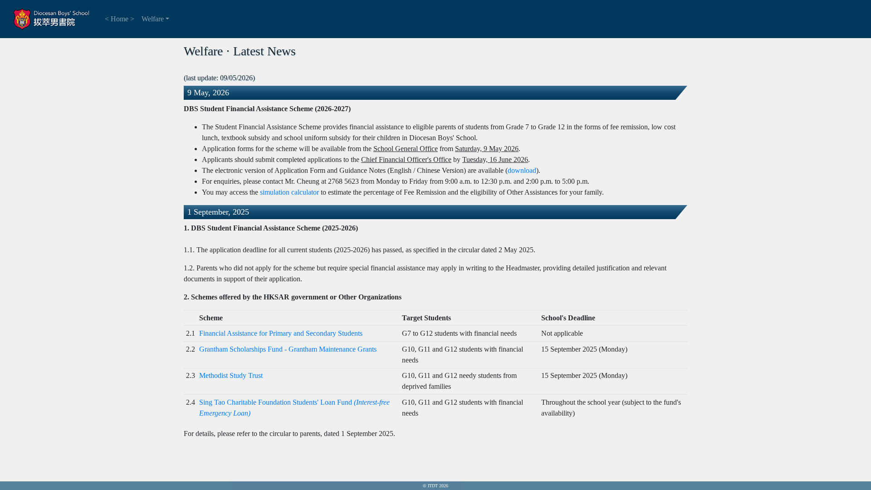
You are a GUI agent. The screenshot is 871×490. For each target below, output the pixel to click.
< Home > (119, 19)
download (522, 170)
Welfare (153, 19)
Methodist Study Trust (231, 375)
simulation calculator (289, 192)
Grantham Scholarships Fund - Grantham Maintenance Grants (288, 349)
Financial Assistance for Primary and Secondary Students (280, 333)
